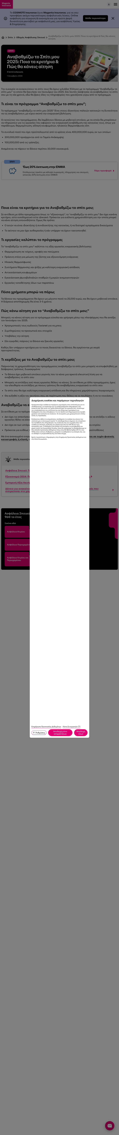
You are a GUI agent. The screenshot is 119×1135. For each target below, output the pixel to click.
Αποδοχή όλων (80, 732)
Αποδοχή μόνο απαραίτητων (60, 732)
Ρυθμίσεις (40, 732)
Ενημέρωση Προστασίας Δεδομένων (46, 726)
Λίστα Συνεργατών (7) (71, 726)
